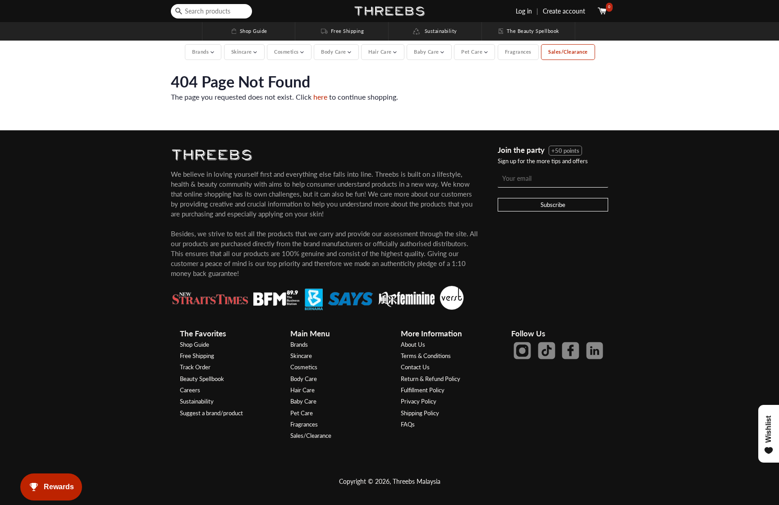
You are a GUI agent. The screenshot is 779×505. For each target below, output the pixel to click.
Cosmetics (303, 367)
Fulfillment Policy (422, 390)
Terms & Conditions (426, 355)
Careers (190, 390)
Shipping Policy (420, 413)
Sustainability (438, 31)
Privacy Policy (418, 401)
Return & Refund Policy (430, 378)
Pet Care (301, 413)
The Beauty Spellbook (528, 31)
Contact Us (415, 367)
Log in (524, 11)
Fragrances (518, 52)
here (320, 96)
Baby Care (303, 401)
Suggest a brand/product (211, 413)
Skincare (301, 355)
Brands (299, 344)
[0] (603, 11)
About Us (413, 344)
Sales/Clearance (568, 52)
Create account (564, 11)
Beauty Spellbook (202, 378)
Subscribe (553, 204)
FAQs (408, 424)
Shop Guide (248, 31)
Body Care (303, 378)
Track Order (195, 367)
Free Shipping (342, 31)
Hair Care (302, 390)
